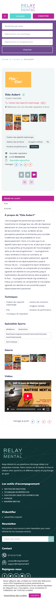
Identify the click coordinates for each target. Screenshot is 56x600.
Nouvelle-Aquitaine (18, 153)
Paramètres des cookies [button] (15, 595)
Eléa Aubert (12, 94)
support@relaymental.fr (18, 564)
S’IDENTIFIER (43, 16)
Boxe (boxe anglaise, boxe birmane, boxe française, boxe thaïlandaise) (26, 335)
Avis (6, 203)
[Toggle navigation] (5, 16)
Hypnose (8, 498)
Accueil (5, 59)
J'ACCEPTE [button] (34, 595)
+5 (42, 103)
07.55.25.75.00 (14, 555)
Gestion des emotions (15, 142)
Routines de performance (17, 146)
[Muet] (43, 409)
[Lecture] (8, 409)
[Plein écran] (48, 409)
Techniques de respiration (17, 314)
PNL (48, 142)
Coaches (16, 59)
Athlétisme (10, 329)
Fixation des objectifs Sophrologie (24, 103)
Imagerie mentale (35, 142)
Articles (7, 208)
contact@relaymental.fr (18, 561)
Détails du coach (12, 198)
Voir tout (34, 146)
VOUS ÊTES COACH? (13, 517)
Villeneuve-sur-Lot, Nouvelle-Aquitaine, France (28, 107)
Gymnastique (11, 342)
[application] (28, 396)
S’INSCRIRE (20, 16)
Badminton (23, 329)
